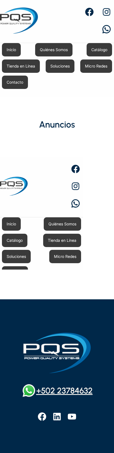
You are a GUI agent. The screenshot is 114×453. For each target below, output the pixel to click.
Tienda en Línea (21, 66)
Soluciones (60, 66)
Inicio (11, 49)
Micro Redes (96, 66)
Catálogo (99, 49)
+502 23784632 (64, 390)
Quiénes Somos (54, 49)
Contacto (15, 82)
